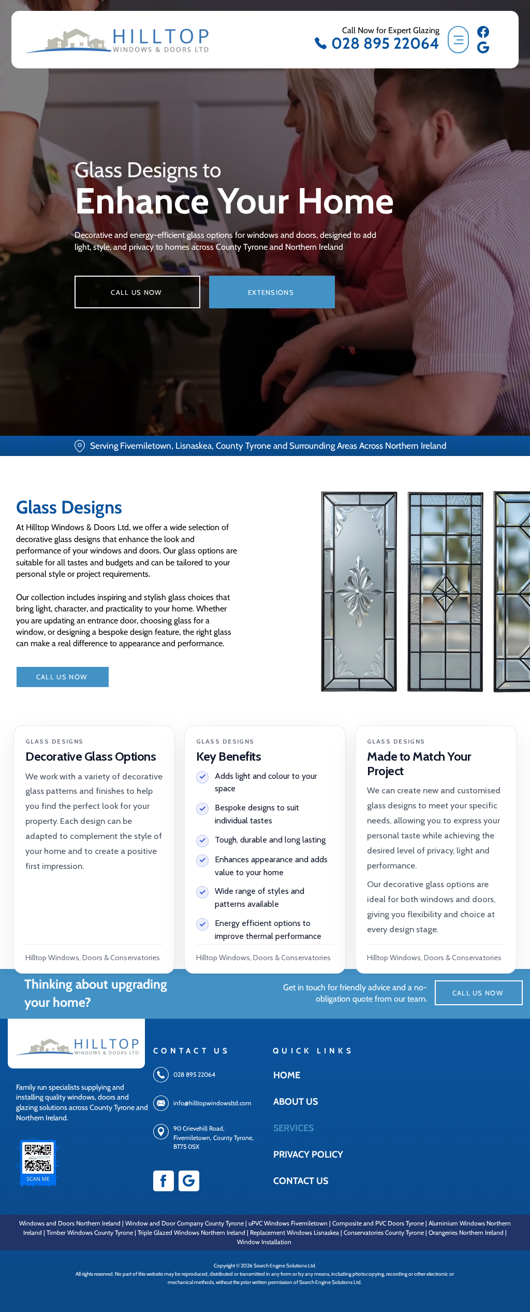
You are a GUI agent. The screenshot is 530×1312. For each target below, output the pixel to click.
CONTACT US (298, 1181)
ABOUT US (295, 1101)
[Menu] (458, 39)
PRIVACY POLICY (298, 1154)
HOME (286, 1075)
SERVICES (293, 1128)
